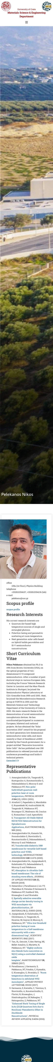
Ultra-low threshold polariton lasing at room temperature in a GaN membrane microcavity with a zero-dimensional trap (29, 929)
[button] (26, 22)
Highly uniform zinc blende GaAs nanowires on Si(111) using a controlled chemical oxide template (28, 953)
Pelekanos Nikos (17, 494)
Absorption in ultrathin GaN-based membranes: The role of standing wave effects (27, 873)
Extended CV (12, 760)
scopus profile (13, 609)
